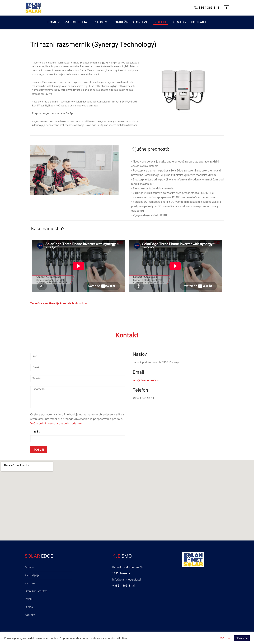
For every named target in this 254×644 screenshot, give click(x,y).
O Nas (29, 607)
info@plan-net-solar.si (146, 380)
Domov (29, 567)
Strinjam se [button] (242, 638)
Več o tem (225, 638)
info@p (117, 579)
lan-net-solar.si (131, 579)
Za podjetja (32, 575)
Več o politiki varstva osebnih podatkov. (56, 423)
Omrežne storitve (36, 591)
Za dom (30, 583)
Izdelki (29, 599)
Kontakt (30, 615)
